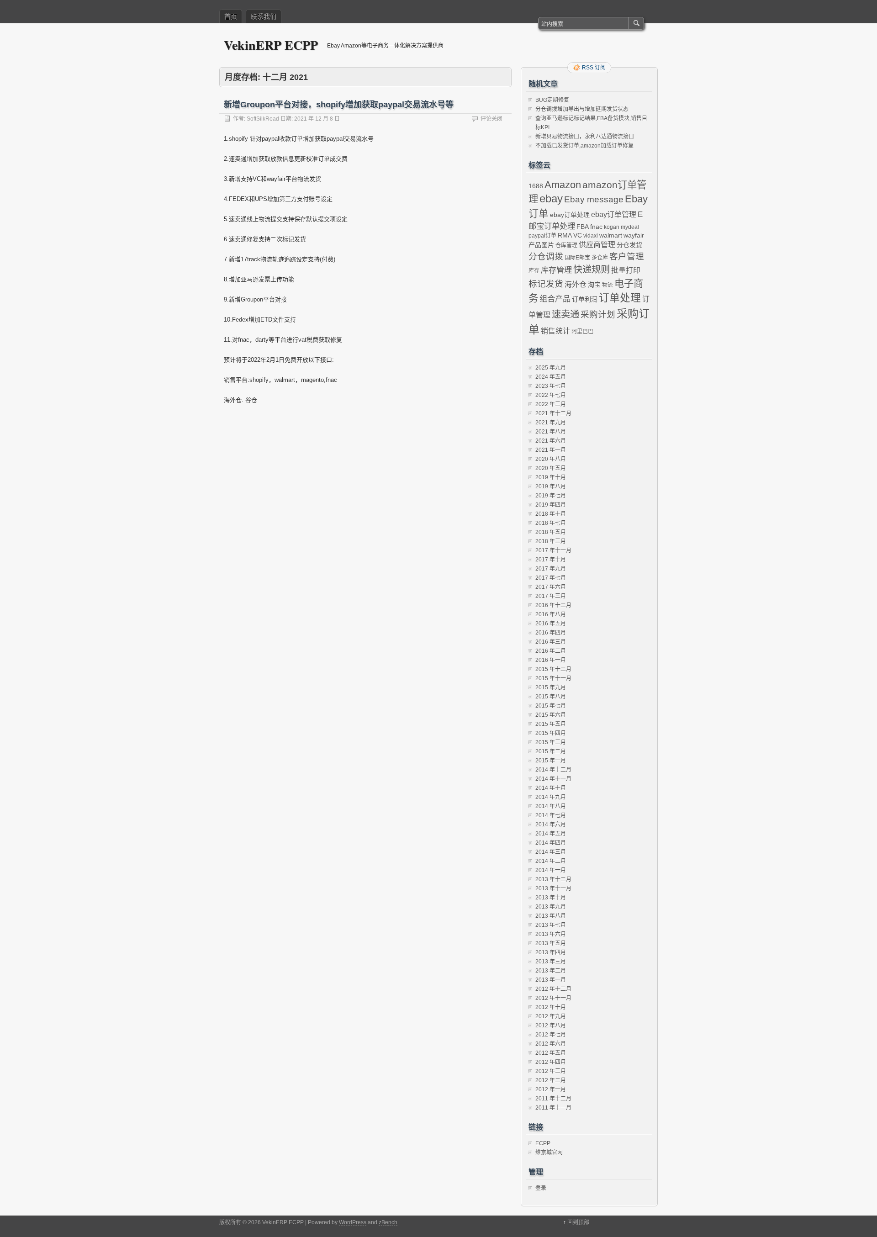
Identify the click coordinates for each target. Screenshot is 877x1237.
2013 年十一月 (553, 888)
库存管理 (556, 270)
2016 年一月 (550, 660)
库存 (533, 271)
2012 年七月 (550, 1034)
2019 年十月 (550, 477)
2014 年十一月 (553, 779)
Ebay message (593, 199)
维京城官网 (549, 1152)
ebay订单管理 (613, 214)
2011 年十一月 (553, 1108)
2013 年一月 (550, 980)
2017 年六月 (550, 587)
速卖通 (565, 314)
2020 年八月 (550, 459)
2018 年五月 (550, 532)
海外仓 (575, 284)
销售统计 (555, 331)
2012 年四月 (550, 1062)
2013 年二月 (550, 970)
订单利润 (584, 299)
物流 (607, 285)
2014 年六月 (550, 824)
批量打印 (625, 270)
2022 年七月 (550, 395)
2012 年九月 (550, 1016)
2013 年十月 (550, 897)
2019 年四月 (550, 505)
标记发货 (545, 284)
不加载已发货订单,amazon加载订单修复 (584, 146)
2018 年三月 (550, 541)
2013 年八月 (550, 916)
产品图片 (541, 244)
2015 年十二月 (553, 669)
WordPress (352, 1222)
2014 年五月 (550, 833)
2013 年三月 (550, 961)
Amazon (562, 184)
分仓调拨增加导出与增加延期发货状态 (582, 109)
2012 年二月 (550, 1080)
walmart (610, 235)
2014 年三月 (550, 852)
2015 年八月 (550, 696)
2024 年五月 (550, 377)
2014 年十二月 (553, 770)
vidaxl (590, 236)
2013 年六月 (550, 934)
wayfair (633, 235)
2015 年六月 (550, 715)
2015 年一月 (550, 760)
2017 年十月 (550, 559)
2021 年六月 (550, 441)
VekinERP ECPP (271, 45)
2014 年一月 (550, 870)
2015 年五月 (550, 724)
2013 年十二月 (553, 879)
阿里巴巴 (582, 331)
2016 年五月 (550, 623)
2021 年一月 (550, 450)
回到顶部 (578, 1222)
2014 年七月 (550, 815)
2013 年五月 (550, 943)
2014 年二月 (550, 861)
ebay (551, 198)
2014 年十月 (550, 788)
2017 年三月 (550, 596)
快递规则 (591, 269)
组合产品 (555, 298)
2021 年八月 (550, 431)
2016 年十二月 (553, 605)
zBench (388, 1222)
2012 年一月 (550, 1089)
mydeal (630, 227)
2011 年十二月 (553, 1098)
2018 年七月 (550, 523)
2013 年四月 (550, 952)
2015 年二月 (550, 751)
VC (577, 235)
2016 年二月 (550, 651)
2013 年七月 (550, 925)
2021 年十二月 (553, 413)
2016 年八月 (550, 614)
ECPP (542, 1143)
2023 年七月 (550, 386)
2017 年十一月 (553, 550)
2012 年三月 (550, 1071)
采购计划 (598, 314)
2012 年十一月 (553, 998)
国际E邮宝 (577, 257)
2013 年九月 (550, 907)
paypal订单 (542, 236)
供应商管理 (597, 244)
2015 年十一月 (553, 678)
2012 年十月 (550, 1007)
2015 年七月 (550, 706)
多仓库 (600, 257)
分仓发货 (629, 244)
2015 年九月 (550, 687)
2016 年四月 (550, 632)
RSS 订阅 (594, 67)
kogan (611, 227)
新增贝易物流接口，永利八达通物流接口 (584, 136)
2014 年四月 (550, 843)
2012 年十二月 (553, 989)
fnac (596, 226)
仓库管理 (566, 245)
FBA (582, 226)
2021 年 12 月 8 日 (317, 119)
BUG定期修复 (552, 100)
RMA (565, 235)
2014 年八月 (550, 806)
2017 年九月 (550, 569)
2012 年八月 (550, 1025)
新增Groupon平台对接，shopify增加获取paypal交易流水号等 (339, 104)
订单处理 (620, 298)
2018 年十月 (550, 514)
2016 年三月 (550, 642)
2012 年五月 (550, 1053)
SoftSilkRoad (263, 119)
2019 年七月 (550, 495)
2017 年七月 (550, 578)
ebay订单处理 (570, 214)
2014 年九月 (550, 797)
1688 (535, 186)
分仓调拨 (545, 256)
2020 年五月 (550, 468)
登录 (540, 1188)
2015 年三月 (550, 742)
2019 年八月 (550, 486)
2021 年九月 (550, 422)
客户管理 (626, 256)
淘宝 (594, 284)
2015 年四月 (550, 733)
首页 (230, 16)
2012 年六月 (550, 1044)
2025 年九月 (550, 368)
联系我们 (263, 16)
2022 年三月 (550, 404)
